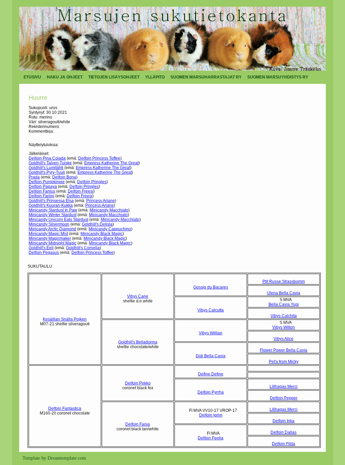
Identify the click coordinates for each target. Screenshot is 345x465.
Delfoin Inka (283, 421)
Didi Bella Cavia (210, 356)
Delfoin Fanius (42, 191)
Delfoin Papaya (43, 186)
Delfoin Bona (64, 177)
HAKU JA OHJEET (65, 77)
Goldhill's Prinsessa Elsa (51, 200)
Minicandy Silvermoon (49, 224)
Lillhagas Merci (283, 386)
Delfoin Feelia (210, 438)
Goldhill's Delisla (97, 224)
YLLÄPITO (155, 77)
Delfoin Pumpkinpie (47, 181)
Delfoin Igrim (210, 415)
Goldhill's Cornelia (83, 247)
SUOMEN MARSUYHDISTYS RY (277, 77)
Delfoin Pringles (91, 181)
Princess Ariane (100, 200)
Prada (34, 177)
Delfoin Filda (283, 443)
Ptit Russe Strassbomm (283, 281)
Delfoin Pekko (138, 383)
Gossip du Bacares (210, 287)
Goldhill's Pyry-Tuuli (47, 172)
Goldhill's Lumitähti (46, 167)
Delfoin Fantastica (64, 408)
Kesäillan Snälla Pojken (65, 319)
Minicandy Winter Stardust (52, 214)
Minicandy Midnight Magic (52, 243)
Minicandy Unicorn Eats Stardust (58, 219)
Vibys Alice (283, 338)
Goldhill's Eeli (41, 247)
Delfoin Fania (137, 424)
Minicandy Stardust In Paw (53, 210)
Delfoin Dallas (283, 432)
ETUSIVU (32, 77)
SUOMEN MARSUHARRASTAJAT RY (206, 77)
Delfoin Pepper (283, 398)
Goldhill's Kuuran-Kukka (51, 205)
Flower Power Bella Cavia (283, 350)
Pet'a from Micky (284, 361)
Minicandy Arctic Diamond (52, 229)
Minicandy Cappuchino (110, 229)
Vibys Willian (210, 333)
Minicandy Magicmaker (50, 238)
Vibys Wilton (283, 327)
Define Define (210, 374)
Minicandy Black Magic (102, 233)
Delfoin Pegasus (44, 252)
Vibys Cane (137, 296)
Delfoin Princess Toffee (99, 158)
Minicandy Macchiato (109, 210)
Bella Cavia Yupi (284, 304)
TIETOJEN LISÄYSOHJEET (113, 77)
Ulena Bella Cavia (283, 293)
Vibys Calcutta (210, 310)
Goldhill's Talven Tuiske (50, 163)
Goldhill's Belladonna (137, 342)
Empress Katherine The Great (111, 163)
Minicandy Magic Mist (48, 233)
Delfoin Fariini (41, 196)
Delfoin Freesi (80, 191)
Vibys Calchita (284, 315)
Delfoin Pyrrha (210, 392)
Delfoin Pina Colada (47, 158)
